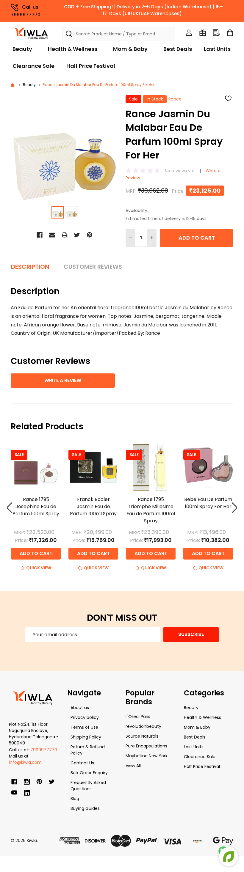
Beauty (22, 49)
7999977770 (43, 750)
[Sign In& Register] (189, 32)
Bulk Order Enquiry (89, 773)
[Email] (52, 235)
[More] (242, 8)
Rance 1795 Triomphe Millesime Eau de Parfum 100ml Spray (150, 510)
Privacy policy (85, 717)
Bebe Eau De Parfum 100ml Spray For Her (208, 503)
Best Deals (177, 49)
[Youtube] (14, 792)
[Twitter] (77, 235)
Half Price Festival (90, 66)
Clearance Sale (33, 66)
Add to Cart (197, 237)
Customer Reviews (93, 267)
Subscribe (191, 634)
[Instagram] (26, 781)
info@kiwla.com (25, 762)
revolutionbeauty (143, 726)
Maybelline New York (147, 756)
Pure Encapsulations (146, 746)
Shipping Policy (86, 737)
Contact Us (82, 763)
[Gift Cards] (202, 32)
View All (133, 766)
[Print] (64, 235)
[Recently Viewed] (216, 32)
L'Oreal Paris (138, 716)
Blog (75, 799)
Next (234, 508)
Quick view (38, 568)
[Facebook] (39, 235)
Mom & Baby (130, 49)
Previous (9, 508)
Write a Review (62, 380)
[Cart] (230, 32)
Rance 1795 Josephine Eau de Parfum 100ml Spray (35, 506)
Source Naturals (142, 736)
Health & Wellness (72, 49)
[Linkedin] (26, 792)
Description (30, 267)
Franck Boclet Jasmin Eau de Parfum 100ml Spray (93, 506)
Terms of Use (84, 727)
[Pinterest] (89, 235)
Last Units (217, 49)
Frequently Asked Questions (88, 786)
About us (80, 708)
